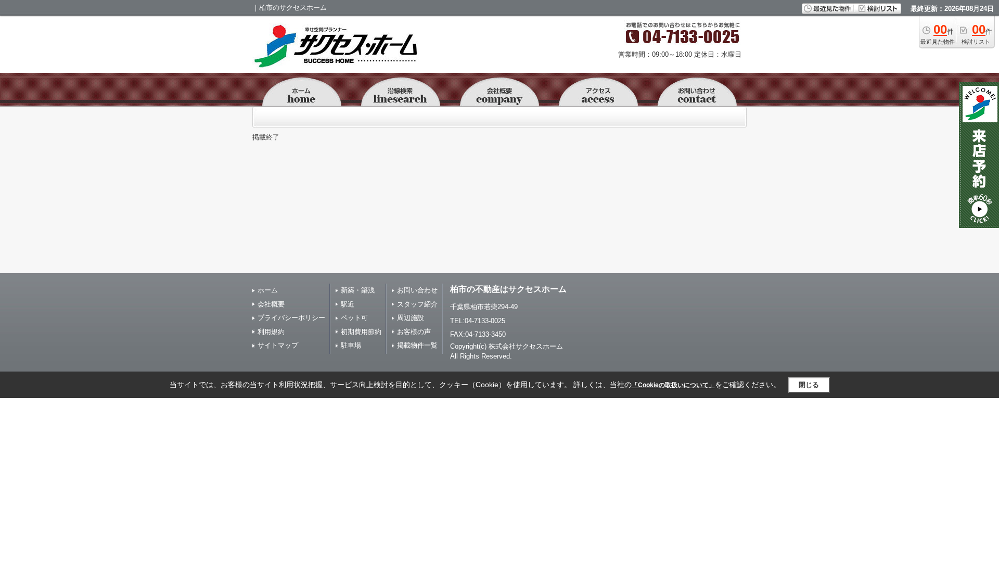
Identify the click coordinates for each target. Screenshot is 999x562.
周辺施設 (410, 318)
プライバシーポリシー (291, 318)
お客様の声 (414, 332)
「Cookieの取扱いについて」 (673, 385)
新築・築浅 (358, 290)
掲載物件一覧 (417, 345)
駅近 (347, 304)
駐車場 (351, 345)
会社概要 (271, 304)
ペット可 (354, 318)
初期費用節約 (361, 332)
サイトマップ (278, 345)
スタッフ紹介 (417, 304)
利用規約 (271, 332)
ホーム (268, 290)
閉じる (809, 385)
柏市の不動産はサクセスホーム (508, 289)
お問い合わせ (417, 290)
